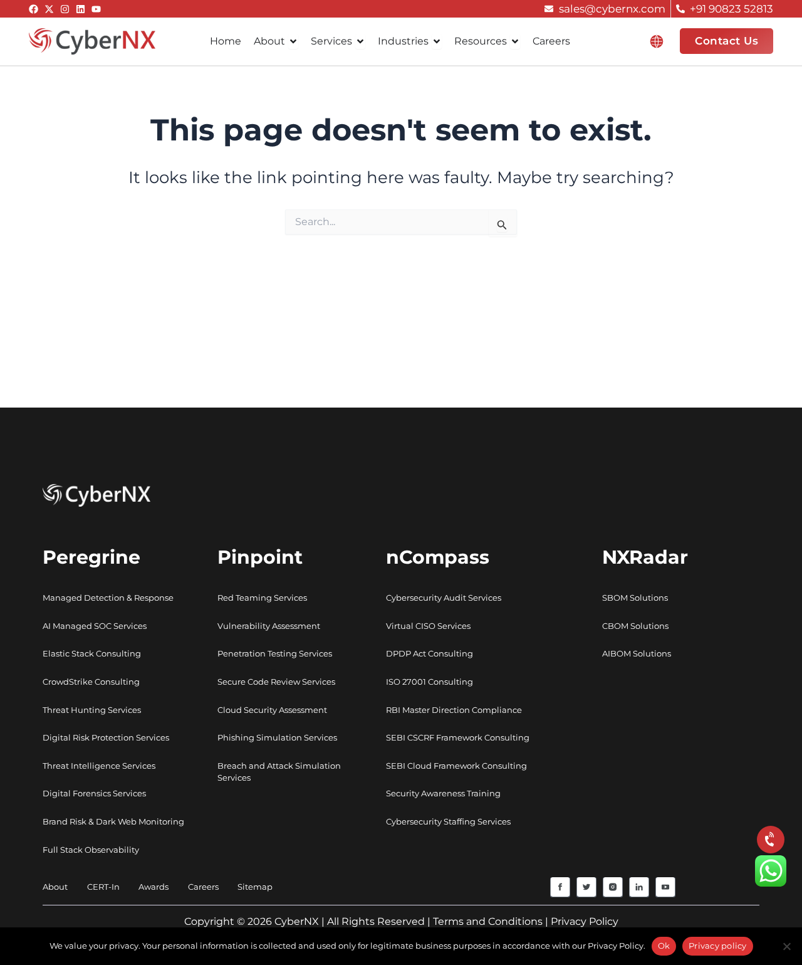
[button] (656, 41)
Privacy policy (718, 946)
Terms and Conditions (488, 921)
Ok (664, 946)
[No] (786, 946)
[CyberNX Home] (92, 40)
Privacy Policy (584, 921)
